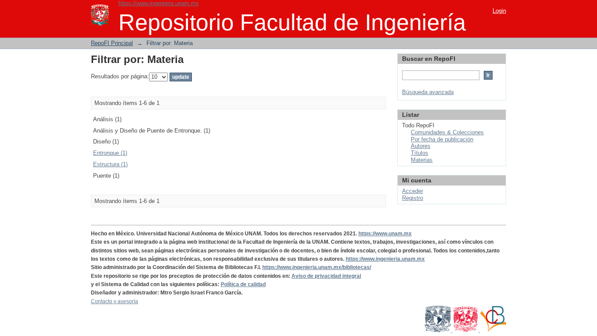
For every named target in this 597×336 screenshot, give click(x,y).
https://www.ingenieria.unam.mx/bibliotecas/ (316, 267)
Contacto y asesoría (114, 301)
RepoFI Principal (112, 43)
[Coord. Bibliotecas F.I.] (493, 330)
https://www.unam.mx (385, 234)
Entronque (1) (110, 153)
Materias (422, 160)
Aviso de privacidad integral (326, 276)
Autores (420, 146)
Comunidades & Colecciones (447, 132)
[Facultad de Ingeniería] (466, 330)
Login (499, 10)
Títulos (419, 153)
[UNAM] (438, 330)
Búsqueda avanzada (428, 92)
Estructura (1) (110, 164)
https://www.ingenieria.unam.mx (158, 3)
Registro (412, 198)
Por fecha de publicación (442, 139)
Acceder (412, 191)
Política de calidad (243, 284)
